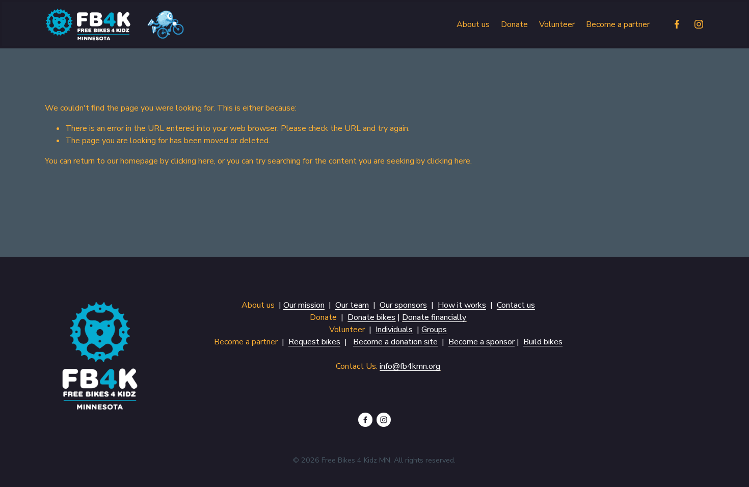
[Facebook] (677, 24)
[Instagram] (698, 24)
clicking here (192, 161)
